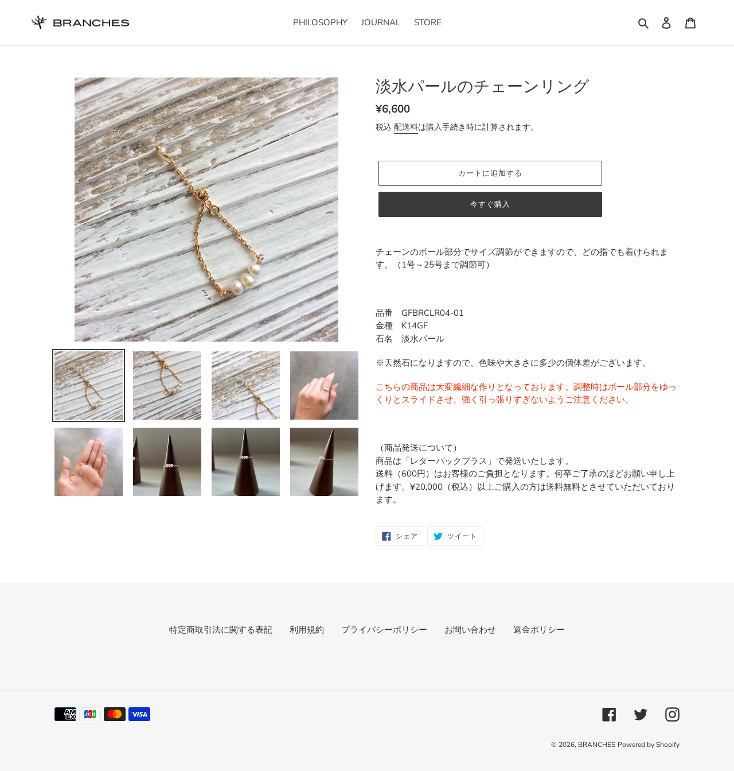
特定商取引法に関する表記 (220, 630)
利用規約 (307, 630)
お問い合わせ (470, 630)
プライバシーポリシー (384, 630)
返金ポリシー (539, 630)
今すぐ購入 (490, 204)
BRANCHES (596, 744)
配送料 (406, 127)
